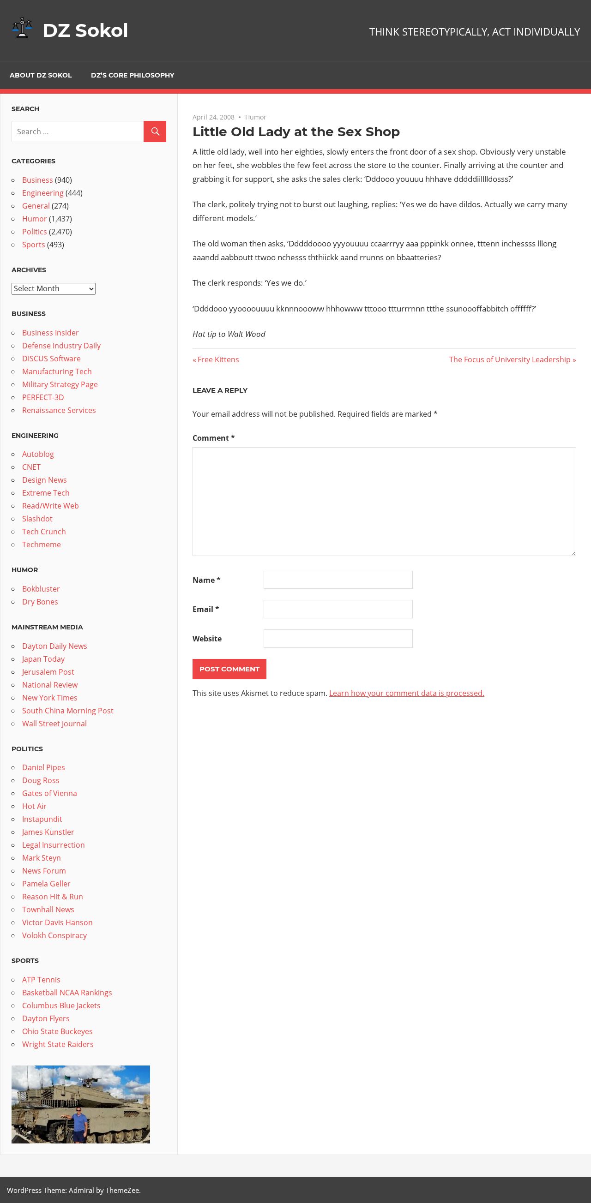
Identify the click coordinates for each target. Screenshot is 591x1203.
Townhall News (48, 909)
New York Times (50, 698)
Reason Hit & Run (52, 897)
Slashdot (37, 519)
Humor (255, 117)
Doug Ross (41, 780)
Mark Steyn (41, 858)
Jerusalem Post (48, 672)
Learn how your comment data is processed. (406, 693)
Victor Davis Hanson (57, 922)
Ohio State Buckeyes (57, 1031)
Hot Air (34, 806)
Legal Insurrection (53, 845)
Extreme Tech (46, 493)
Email (206, 609)
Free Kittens (218, 359)
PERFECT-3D (43, 397)
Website (207, 639)
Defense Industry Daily (61, 346)
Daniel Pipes (43, 767)
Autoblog (38, 454)
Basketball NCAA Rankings (67, 993)
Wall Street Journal (54, 723)
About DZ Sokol (41, 75)
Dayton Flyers (46, 1018)
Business (37, 180)
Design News (44, 480)
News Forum (44, 871)
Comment (214, 438)
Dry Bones (40, 602)
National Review (50, 685)
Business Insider (50, 333)
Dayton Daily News (54, 646)
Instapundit (42, 819)
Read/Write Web (50, 506)
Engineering (43, 193)
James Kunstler (48, 832)
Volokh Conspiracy (54, 935)
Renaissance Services (59, 410)
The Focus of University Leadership (510, 359)
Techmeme (41, 544)
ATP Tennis (41, 980)
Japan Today (43, 659)
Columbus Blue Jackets (61, 1005)
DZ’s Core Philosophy (132, 75)
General (36, 206)
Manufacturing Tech (57, 371)
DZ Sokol (85, 30)
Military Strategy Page (60, 384)
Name (207, 580)
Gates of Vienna (49, 793)
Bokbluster (41, 589)
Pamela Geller (46, 884)
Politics (34, 232)
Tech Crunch (44, 532)
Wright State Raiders (58, 1044)
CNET (31, 467)
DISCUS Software (51, 358)
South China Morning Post (68, 711)
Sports (33, 244)
